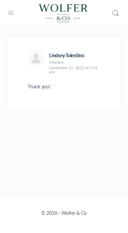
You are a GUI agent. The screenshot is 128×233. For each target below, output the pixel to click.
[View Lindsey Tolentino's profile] (36, 58)
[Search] (115, 13)
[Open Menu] (11, 12)
